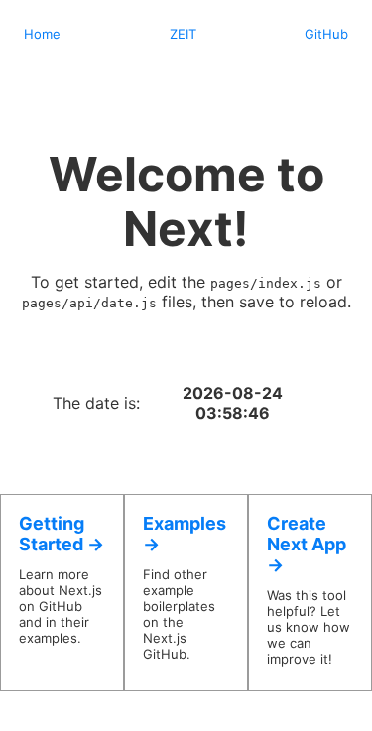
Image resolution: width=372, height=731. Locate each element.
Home (42, 34)
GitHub (326, 34)
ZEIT (183, 34)
